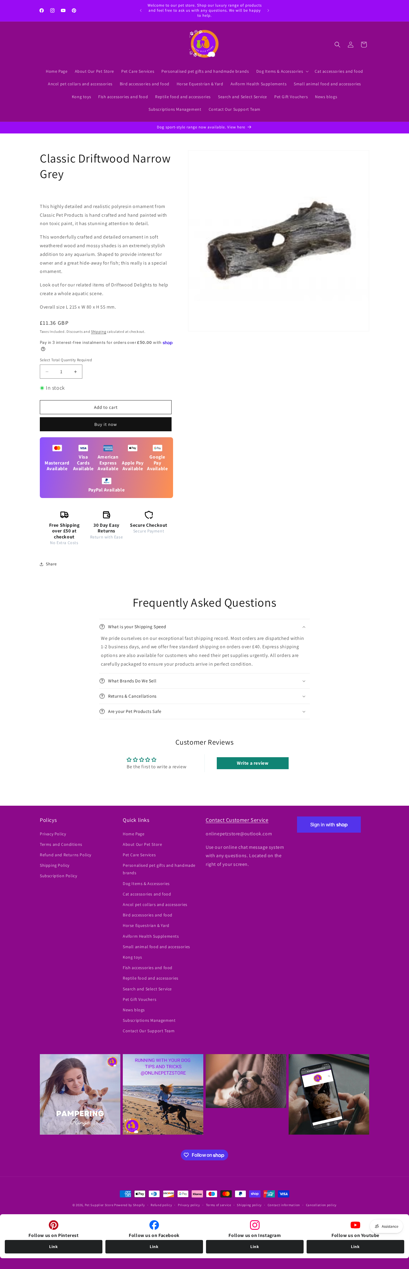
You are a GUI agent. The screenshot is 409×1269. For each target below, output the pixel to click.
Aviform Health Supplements (151, 936)
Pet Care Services (139, 854)
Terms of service (218, 1205)
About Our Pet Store (142, 844)
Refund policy (161, 1205)
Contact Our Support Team (149, 1030)
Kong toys (132, 957)
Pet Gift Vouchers (139, 999)
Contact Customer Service (237, 819)
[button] (282, 71)
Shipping (98, 331)
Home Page (133, 834)
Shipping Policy (54, 865)
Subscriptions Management (149, 1020)
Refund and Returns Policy (65, 854)
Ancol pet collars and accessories (155, 904)
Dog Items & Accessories (146, 883)
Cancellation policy (321, 1205)
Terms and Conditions (61, 844)
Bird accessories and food (147, 915)
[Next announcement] (268, 10)
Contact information (284, 1205)
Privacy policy (189, 1205)
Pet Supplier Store (99, 1205)
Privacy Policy (53, 834)
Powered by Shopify (129, 1205)
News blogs (134, 1010)
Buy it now (105, 424)
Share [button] (51, 564)
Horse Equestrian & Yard (146, 925)
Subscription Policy (58, 875)
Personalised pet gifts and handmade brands (159, 869)
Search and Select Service (147, 989)
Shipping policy (249, 1205)
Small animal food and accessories (156, 946)
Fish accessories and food (147, 967)
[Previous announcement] (140, 10)
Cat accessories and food (147, 894)
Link (53, 1246)
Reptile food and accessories (150, 978)
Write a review (252, 763)
